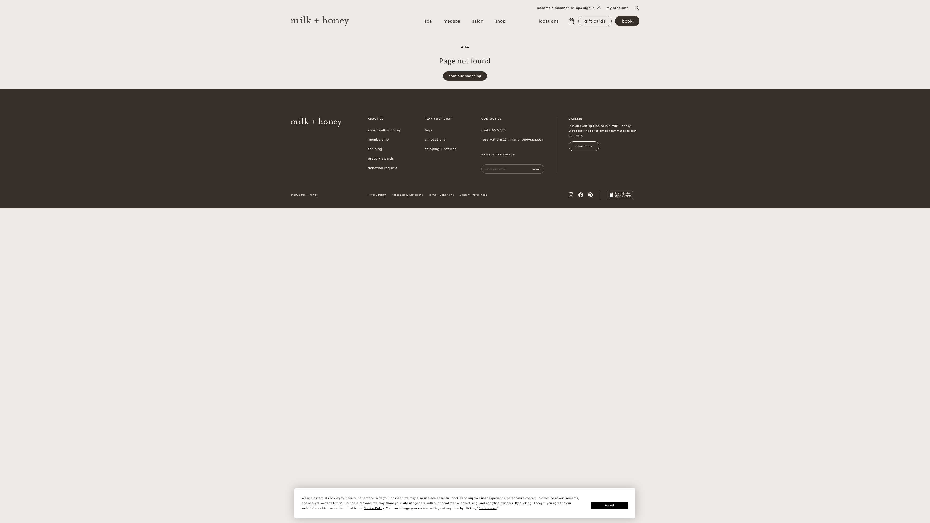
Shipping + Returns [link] (440, 149)
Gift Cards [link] (594, 21)
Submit (536, 169)
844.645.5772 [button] (493, 130)
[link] (320, 21)
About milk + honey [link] (384, 130)
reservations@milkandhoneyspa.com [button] (512, 139)
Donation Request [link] (382, 168)
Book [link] (627, 21)
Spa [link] (428, 21)
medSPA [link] (451, 21)
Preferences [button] (488, 508)
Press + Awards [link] (381, 158)
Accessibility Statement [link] (407, 195)
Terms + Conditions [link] (441, 195)
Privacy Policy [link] (377, 195)
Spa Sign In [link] (585, 8)
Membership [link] (378, 139)
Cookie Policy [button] (374, 508)
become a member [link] (553, 8)
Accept (609, 505)
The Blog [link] (375, 149)
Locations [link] (549, 21)
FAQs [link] (428, 130)
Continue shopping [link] (465, 76)
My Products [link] (617, 8)
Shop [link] (500, 21)
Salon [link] (477, 21)
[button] (637, 8)
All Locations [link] (435, 139)
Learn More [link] (584, 146)
